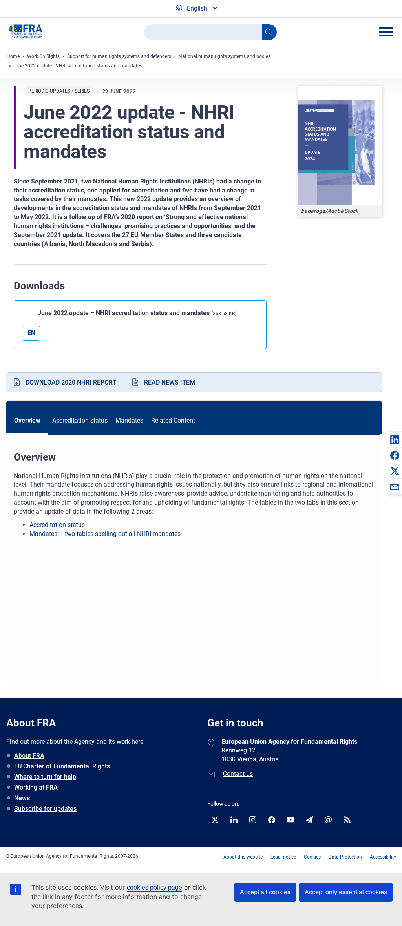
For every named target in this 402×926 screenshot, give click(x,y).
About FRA (29, 755)
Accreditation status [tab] (80, 420)
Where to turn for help (45, 777)
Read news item (169, 382)
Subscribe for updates (45, 808)
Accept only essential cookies (346, 892)
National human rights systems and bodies (224, 56)
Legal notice (283, 857)
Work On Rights (43, 56)
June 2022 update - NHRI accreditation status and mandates (77, 66)
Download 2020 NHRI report (71, 382)
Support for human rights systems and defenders (119, 56)
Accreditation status (57, 524)
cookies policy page (154, 887)
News (22, 798)
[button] (394, 439)
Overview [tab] (27, 420)
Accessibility (383, 857)
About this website (243, 857)
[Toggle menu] (386, 32)
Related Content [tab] (173, 420)
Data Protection (345, 857)
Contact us (238, 773)
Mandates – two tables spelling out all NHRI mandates (105, 533)
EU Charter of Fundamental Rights (62, 766)
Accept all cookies (265, 892)
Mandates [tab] (129, 420)
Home (13, 56)
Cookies (312, 857)
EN (31, 333)
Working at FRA (36, 787)
